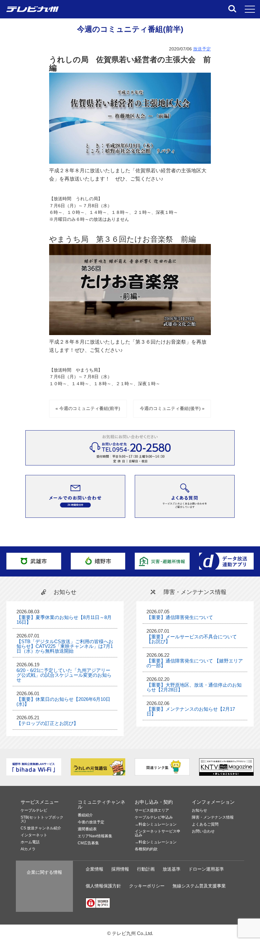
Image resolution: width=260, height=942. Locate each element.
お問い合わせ (203, 831)
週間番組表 (87, 829)
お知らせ (199, 810)
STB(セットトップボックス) (42, 819)
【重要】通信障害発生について (179, 617)
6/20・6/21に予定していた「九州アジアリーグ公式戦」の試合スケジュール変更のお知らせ (64, 675)
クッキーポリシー (147, 886)
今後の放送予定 (91, 822)
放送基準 (171, 869)
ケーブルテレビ (34, 810)
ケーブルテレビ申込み (154, 817)
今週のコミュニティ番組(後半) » (172, 408)
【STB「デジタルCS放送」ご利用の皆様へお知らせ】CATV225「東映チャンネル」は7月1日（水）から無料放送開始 (64, 646)
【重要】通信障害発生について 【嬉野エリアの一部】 (194, 663)
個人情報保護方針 (103, 886)
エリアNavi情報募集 (95, 836)
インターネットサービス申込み (157, 833)
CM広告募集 (88, 843)
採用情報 (120, 869)
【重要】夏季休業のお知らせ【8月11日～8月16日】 (64, 620)
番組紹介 (85, 815)
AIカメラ (28, 849)
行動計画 (146, 869)
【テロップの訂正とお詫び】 (47, 723)
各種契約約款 (146, 849)
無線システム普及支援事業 (199, 886)
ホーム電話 (30, 842)
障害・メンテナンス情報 (213, 817)
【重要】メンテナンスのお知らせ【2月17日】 (190, 711)
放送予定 (202, 49)
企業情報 (94, 869)
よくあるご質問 (205, 824)
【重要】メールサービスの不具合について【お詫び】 (191, 639)
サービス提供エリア (152, 810)
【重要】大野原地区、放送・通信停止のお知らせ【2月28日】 (194, 687)
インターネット (34, 835)
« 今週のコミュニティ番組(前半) (87, 408)
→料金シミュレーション (156, 824)
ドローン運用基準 (206, 869)
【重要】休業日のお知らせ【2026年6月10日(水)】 (63, 701)
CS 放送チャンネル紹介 (41, 828)
